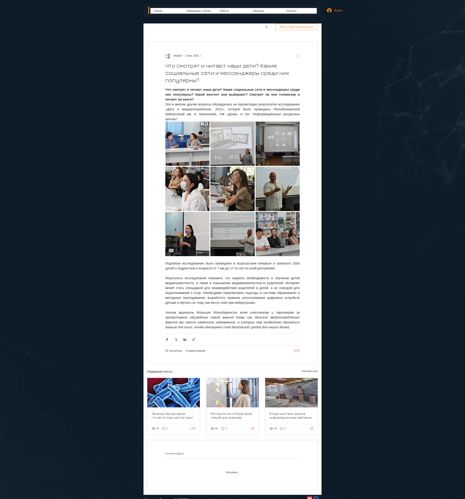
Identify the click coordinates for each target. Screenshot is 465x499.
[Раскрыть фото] (187, 144)
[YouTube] (309, 496)
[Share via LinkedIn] (185, 339)
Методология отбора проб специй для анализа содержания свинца (231, 415)
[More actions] (297, 55)
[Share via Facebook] (167, 339)
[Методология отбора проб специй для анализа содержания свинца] (232, 392)
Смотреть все (310, 371)
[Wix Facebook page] (316, 496)
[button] (266, 26)
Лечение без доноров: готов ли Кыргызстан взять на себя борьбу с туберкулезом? (173, 415)
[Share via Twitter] (176, 339)
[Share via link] (193, 339)
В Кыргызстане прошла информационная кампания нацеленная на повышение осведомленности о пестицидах (291, 415)
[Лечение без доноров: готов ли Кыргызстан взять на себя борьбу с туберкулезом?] (173, 392)
